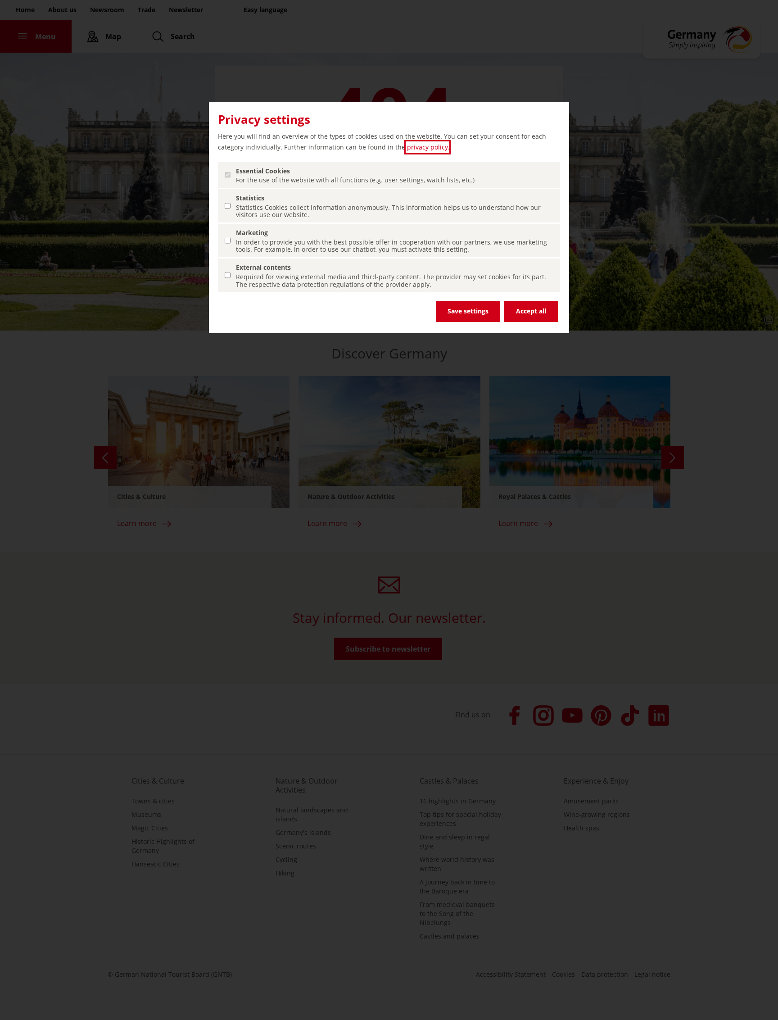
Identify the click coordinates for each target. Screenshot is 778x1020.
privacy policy (427, 147)
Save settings (468, 311)
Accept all (531, 311)
